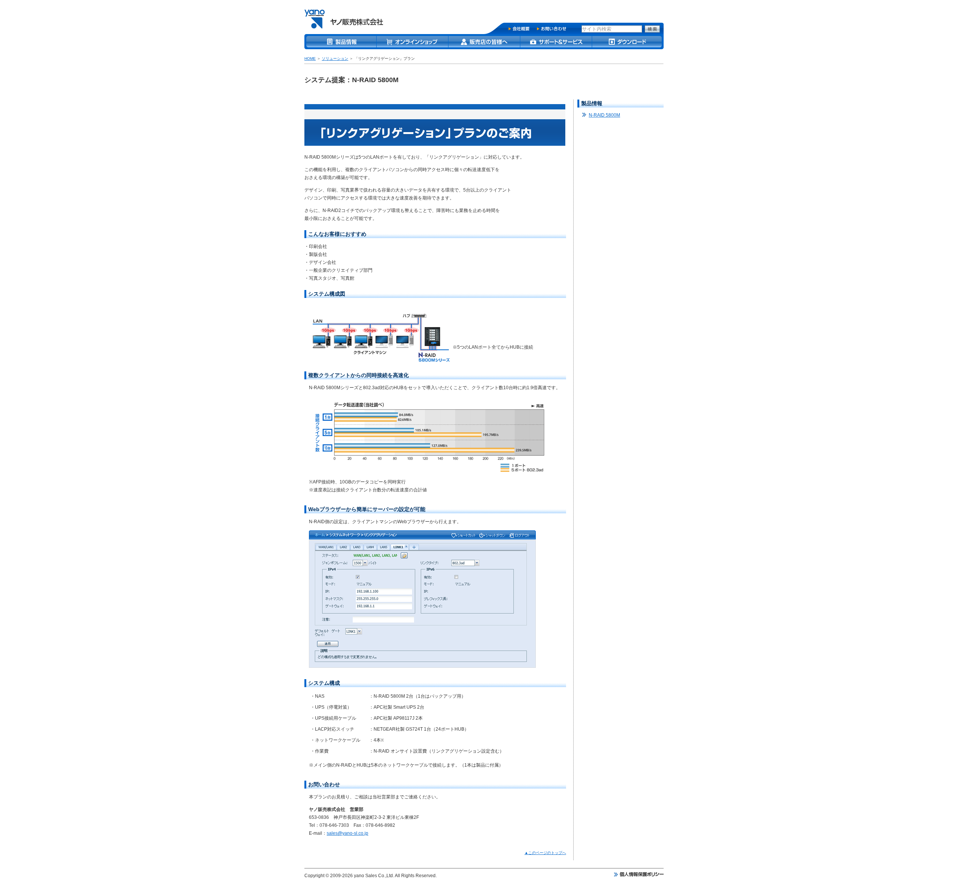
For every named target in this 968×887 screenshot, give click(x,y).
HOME (310, 58)
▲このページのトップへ (545, 853)
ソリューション (335, 58)
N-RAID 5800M (604, 115)
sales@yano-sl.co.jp (347, 833)
